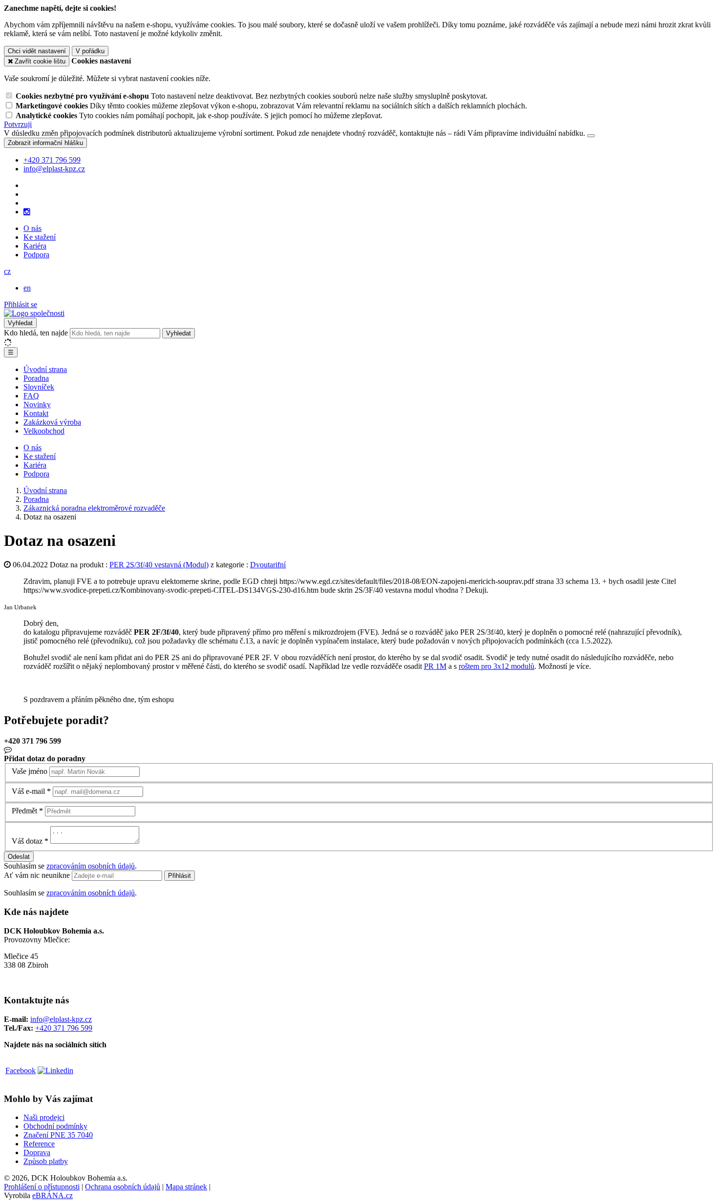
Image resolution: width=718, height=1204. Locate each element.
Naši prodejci (43, 1117)
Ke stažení (39, 237)
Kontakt (35, 413)
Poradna (36, 378)
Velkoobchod (43, 431)
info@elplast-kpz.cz (61, 1019)
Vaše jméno (29, 771)
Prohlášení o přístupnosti (42, 1187)
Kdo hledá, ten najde (36, 333)
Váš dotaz (27, 841)
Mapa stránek (186, 1187)
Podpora (36, 254)
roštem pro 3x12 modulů (496, 666)
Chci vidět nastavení (37, 51)
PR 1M (435, 666)
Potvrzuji (18, 124)
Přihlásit (179, 875)
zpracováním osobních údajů (90, 866)
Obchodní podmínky (55, 1126)
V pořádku (90, 51)
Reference (39, 1144)
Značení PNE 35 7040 (58, 1135)
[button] (7, 271)
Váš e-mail (28, 791)
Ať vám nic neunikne (38, 875)
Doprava (36, 1152)
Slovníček (38, 387)
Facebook (20, 1070)
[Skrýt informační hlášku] (591, 135)
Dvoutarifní (268, 564)
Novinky (37, 404)
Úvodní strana (45, 369)
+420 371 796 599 (63, 1028)
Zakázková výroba (52, 422)
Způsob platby (45, 1161)
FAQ (31, 396)
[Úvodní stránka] (34, 313)
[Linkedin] (55, 1070)
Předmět (24, 811)
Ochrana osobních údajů (122, 1187)
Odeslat (19, 856)
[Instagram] (26, 212)
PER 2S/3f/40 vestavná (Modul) (159, 564)
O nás (32, 228)
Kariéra (34, 246)
